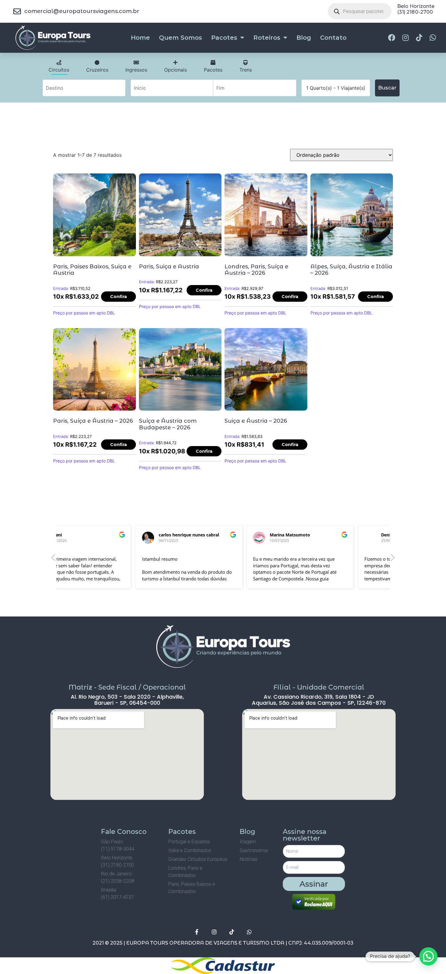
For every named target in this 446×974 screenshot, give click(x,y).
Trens (245, 70)
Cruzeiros (97, 70)
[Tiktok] (232, 932)
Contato (333, 37)
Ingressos (136, 70)
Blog (303, 37)
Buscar (387, 88)
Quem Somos (180, 37)
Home (140, 37)
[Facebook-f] (196, 932)
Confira (118, 296)
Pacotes (224, 37)
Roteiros (266, 37)
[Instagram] (214, 932)
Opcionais (175, 70)
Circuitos (59, 70)
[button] (392, 559)
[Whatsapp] (249, 932)
